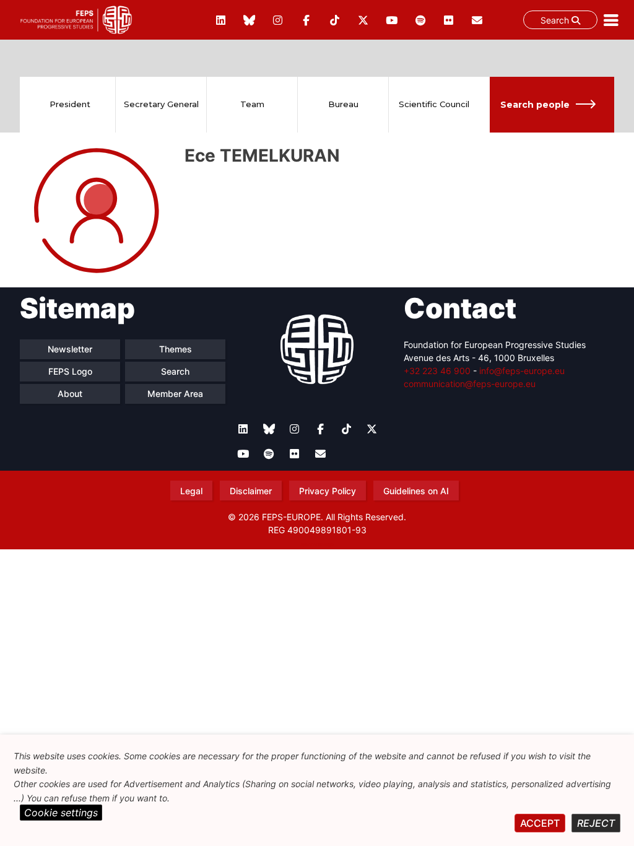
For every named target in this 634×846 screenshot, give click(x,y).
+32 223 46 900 (437, 370)
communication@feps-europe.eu (470, 383)
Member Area (175, 393)
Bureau (343, 104)
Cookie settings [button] (61, 812)
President (70, 104)
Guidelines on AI (416, 491)
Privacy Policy (327, 491)
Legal (191, 491)
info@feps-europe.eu (522, 370)
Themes (175, 349)
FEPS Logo (70, 371)
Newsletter (70, 349)
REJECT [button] (596, 823)
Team (252, 104)
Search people (535, 104)
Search (556, 20)
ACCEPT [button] (540, 823)
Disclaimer (251, 491)
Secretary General (161, 104)
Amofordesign (317, 544)
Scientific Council (434, 104)
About (70, 393)
